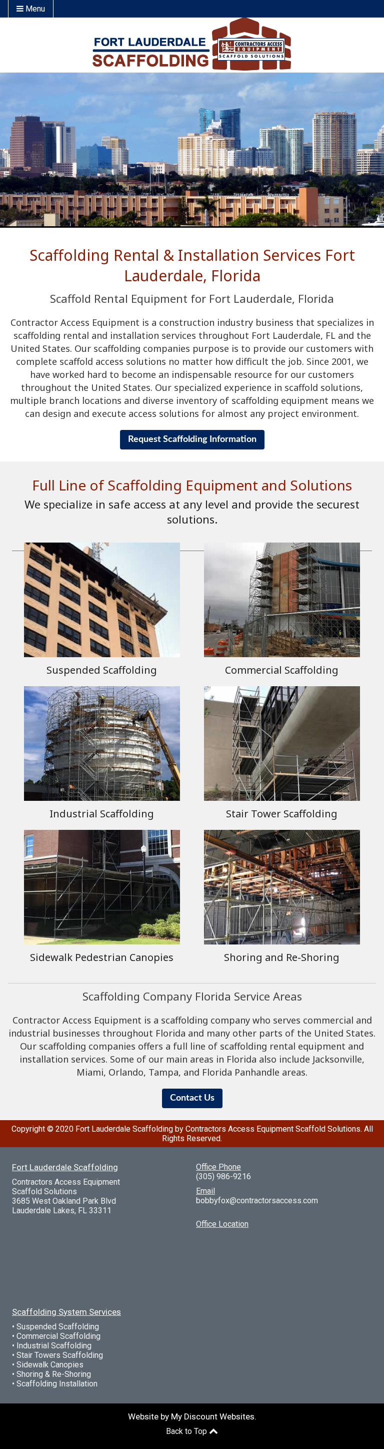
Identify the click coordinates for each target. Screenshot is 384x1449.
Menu (34, 9)
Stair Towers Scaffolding (59, 1355)
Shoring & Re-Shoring (53, 1374)
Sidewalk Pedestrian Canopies (102, 957)
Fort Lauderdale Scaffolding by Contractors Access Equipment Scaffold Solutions (218, 1129)
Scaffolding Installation (57, 1383)
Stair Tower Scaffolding (282, 813)
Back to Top (187, 1431)
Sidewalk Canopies (50, 1364)
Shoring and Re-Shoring (282, 957)
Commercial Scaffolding (281, 670)
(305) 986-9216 (223, 1176)
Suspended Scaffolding (101, 670)
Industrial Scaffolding (102, 813)
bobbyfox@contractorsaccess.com (257, 1200)
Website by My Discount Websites (191, 1416)
